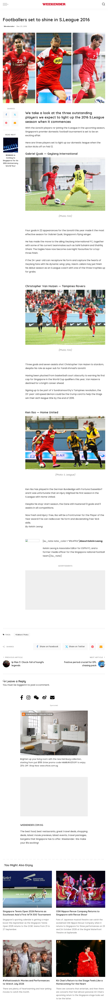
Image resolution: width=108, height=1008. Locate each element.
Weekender (9, 26)
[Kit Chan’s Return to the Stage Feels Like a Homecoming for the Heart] (80, 958)
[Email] (15, 123)
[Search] (103, 4)
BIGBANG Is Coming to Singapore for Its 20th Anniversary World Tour (10, 160)
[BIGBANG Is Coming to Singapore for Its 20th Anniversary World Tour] (10, 145)
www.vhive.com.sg (49, 765)
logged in (22, 685)
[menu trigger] (6, 4)
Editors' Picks (22, 635)
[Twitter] (15, 114)
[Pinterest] (6, 123)
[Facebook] (6, 114)
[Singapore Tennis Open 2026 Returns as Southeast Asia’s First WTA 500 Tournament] (27, 889)
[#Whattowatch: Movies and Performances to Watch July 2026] (27, 958)
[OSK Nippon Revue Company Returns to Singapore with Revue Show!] (80, 889)
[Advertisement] (65, 590)
